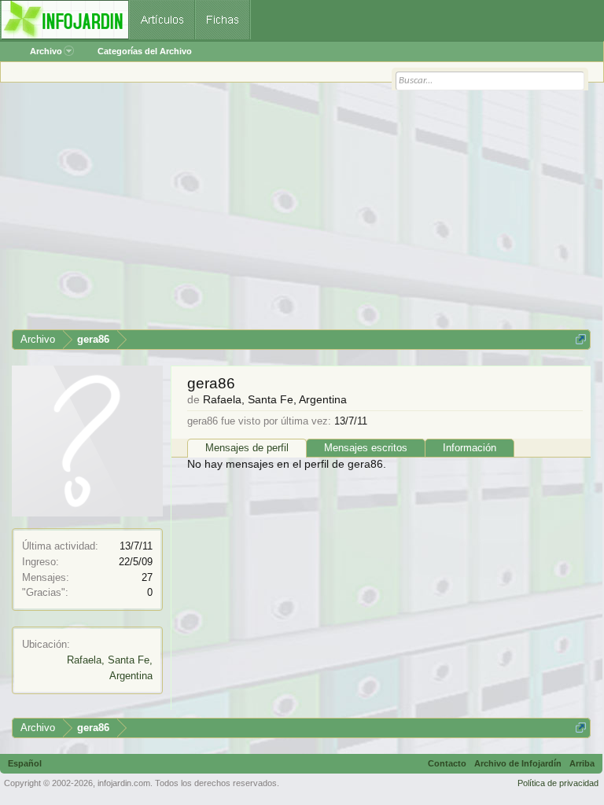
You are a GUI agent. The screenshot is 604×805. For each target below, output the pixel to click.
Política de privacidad (557, 783)
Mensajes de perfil (247, 448)
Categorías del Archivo (145, 51)
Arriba (582, 763)
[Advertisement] (301, 211)
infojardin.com (124, 783)
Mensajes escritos (365, 448)
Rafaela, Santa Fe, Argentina (275, 399)
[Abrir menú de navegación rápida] (581, 339)
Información (469, 448)
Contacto (447, 763)
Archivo (46, 51)
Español (25, 763)
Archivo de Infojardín (518, 763)
